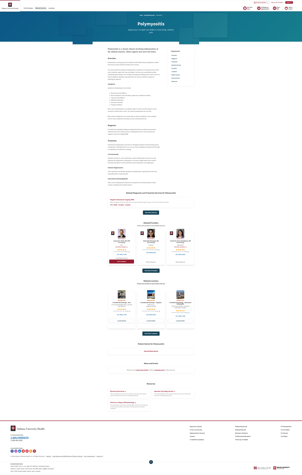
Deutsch (23, 468)
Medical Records (240, 430)
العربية (24, 466)
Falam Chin (13, 468)
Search (288, 2)
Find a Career (291, 8)
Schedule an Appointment (265, 8)
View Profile (121, 238)
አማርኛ (20, 466)
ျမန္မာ (27, 466)
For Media (284, 436)
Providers (174, 68)
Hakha (34, 468)
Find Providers (28, 8)
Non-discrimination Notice (17, 464)
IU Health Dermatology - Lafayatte (150, 302)
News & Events (175, 78)
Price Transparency (89, 456)
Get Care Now (249, 8)
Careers (192, 436)
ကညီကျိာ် (44, 468)
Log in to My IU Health (277, 2)
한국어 (12, 471)
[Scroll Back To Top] (151, 462)
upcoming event (159, 370)
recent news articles (142, 370)
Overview (174, 55)
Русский (20, 471)
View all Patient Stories (151, 351)
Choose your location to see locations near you (151, 283)
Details (115, 205)
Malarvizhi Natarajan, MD (151, 241)
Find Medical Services (149, 15)
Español (16, 466)
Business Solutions (241, 433)
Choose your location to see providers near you (151, 225)
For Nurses (284, 433)
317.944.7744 (121, 254)
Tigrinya (33, 471)
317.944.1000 (180, 254)
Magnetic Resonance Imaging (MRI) (122, 200)
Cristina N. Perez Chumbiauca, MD (180, 241)
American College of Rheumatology (122, 402)
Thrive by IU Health (241, 440)
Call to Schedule (121, 261)
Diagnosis (174, 58)
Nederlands (35, 466)
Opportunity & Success (197, 433)
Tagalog (29, 471)
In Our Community (196, 430)
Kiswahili (24, 471)
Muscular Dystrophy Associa (164, 391)
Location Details (121, 321)
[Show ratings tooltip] (129, 252)
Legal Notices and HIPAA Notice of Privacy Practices (67, 456)
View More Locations (121, 247)
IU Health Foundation (197, 440)
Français (18, 468)
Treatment (174, 62)
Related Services (176, 65)
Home (141, 15)
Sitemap (48, 456)
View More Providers (151, 271)
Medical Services (40, 8)
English (12, 466)
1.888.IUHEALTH (20, 437)
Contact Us (99, 456)
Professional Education (243, 436)
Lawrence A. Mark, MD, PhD (121, 241)
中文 (31, 466)
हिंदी (37, 468)
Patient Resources (241, 426)
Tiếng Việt (38, 471)
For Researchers (286, 426)
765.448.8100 (151, 253)
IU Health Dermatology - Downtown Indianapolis (180, 303)
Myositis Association (117, 391)
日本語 (40, 468)
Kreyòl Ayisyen (28, 468)
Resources (174, 81)
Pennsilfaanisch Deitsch (43, 466)
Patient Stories (175, 75)
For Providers (285, 430)
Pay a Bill (278, 8)
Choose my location (261, 2)
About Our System (196, 426)
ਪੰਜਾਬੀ (15, 471)
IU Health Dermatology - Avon (122, 302)
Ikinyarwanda (50, 468)
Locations (51, 8)
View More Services (151, 212)
